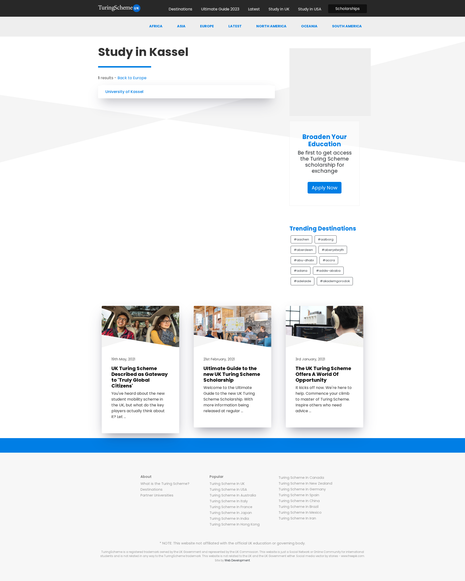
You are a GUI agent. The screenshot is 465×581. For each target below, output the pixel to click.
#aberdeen (303, 250)
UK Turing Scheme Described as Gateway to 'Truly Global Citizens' (139, 377)
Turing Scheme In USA (228, 489)
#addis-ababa (328, 271)
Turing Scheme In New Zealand (305, 483)
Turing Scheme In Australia (232, 495)
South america (347, 26)
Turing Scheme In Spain (299, 495)
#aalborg (325, 239)
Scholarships (347, 8)
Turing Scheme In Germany (302, 489)
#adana (300, 271)
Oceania (309, 26)
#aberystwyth (333, 250)
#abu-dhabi (304, 260)
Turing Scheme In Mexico (300, 512)
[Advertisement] (330, 82)
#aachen (301, 239)
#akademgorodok (335, 281)
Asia (181, 26)
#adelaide (302, 281)
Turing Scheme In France (230, 506)
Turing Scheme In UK (227, 483)
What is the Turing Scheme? (164, 483)
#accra (329, 260)
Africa (156, 26)
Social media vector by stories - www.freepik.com (330, 556)
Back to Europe (132, 78)
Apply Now (324, 187)
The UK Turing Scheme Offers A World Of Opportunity (323, 374)
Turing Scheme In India (229, 518)
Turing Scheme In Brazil (298, 506)
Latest (235, 26)
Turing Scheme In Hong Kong (234, 524)
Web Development (237, 560)
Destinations (151, 489)
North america (271, 26)
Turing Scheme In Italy (228, 501)
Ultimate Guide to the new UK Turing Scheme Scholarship (231, 374)
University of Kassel (124, 91)
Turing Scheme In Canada (301, 477)
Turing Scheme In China (299, 500)
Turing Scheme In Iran (297, 518)
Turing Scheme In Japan (230, 512)
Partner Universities (156, 495)
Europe (207, 26)
